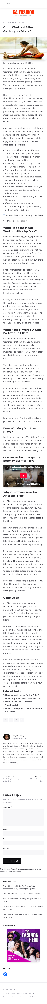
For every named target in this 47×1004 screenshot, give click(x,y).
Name (6, 829)
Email (5, 839)
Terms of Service (9, 993)
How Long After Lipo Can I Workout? (23, 698)
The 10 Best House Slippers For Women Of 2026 (22, 894)
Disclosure (33, 993)
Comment (7, 807)
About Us (14, 997)
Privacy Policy (22, 993)
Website (6, 848)
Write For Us (32, 997)
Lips (23, 22)
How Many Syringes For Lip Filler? (22, 695)
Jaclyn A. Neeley (18, 736)
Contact (22, 997)
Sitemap (6, 997)
